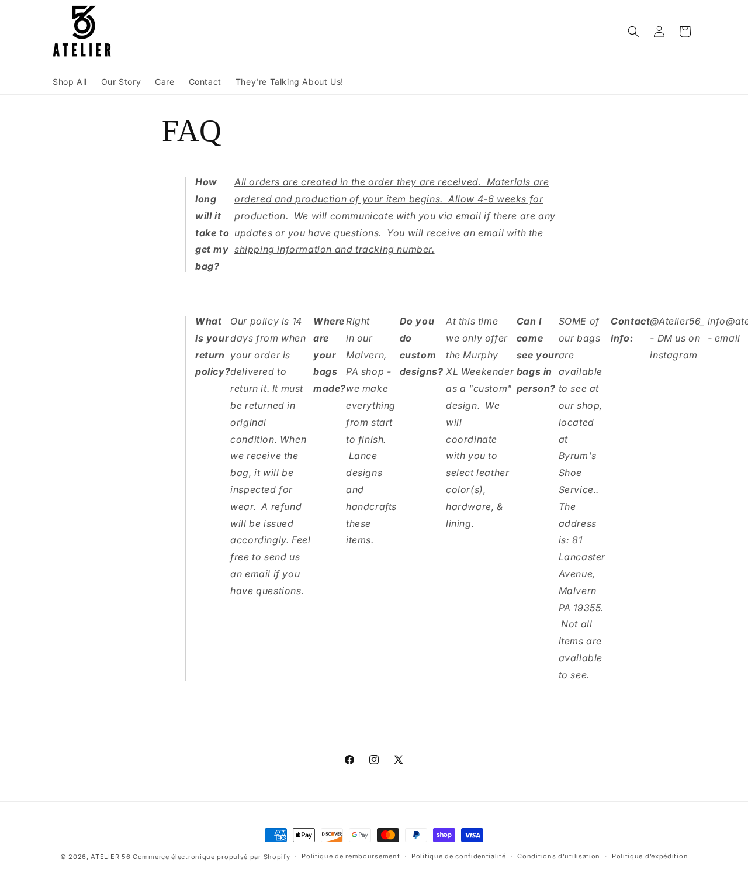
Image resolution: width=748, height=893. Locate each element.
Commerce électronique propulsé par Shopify (211, 857)
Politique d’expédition (650, 856)
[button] (633, 31)
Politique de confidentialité (458, 856)
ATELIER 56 (110, 857)
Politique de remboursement (351, 856)
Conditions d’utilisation (558, 856)
